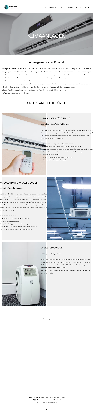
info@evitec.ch (52, 402)
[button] (56, 7)
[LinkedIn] (46, 409)
